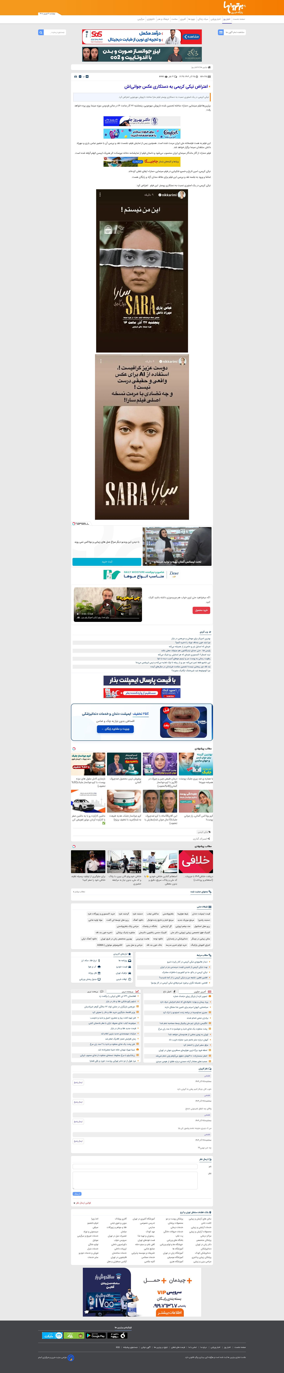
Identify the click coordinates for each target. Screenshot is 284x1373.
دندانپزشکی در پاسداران (177, 939)
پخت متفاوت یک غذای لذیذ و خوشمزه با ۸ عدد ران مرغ (182, 1029)
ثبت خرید (107, 562)
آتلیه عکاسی (149, 1261)
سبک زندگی (203, 19)
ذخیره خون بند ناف (104, 932)
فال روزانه (92, 973)
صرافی (95, 1227)
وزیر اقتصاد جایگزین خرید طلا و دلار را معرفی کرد (113, 1012)
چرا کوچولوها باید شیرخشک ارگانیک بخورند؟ (191, 670)
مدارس (152, 1227)
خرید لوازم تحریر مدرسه (176, 945)
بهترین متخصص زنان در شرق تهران (116, 939)
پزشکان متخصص (203, 1240)
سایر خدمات (93, 1257)
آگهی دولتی (146, 1347)
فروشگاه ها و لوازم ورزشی (171, 1244)
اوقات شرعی (121, 979)
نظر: (209, 1173)
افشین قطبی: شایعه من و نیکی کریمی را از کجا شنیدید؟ (183, 977)
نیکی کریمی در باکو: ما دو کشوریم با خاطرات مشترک (184, 972)
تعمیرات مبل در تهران (117, 1236)
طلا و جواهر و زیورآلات (117, 1227)
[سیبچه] (117, 1336)
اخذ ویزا (94, 1219)
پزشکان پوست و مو (174, 1219)
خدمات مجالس (148, 1257)
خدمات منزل (92, 1249)
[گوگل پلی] (95, 1336)
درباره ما (204, 1347)
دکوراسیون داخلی (119, 1244)
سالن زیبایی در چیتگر (200, 939)
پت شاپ (179, 1236)
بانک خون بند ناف (154, 945)
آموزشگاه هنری (176, 1261)
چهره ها (192, 19)
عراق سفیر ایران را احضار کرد (195, 1045)
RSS (118, 1347)
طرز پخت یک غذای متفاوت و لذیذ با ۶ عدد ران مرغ (112, 1044)
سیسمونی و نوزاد (90, 1232)
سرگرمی (141, 19)
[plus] (87, 76)
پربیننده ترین (127, 991)
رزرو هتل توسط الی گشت (117, 920)
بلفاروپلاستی (168, 914)
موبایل (95, 1240)
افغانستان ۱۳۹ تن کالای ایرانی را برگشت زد (117, 996)
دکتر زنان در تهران (203, 1244)
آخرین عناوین (200, 991)
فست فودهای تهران (146, 1240)
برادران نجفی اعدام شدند (197, 1018)
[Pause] (146, 563)
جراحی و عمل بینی (134, 945)
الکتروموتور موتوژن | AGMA (109, 945)
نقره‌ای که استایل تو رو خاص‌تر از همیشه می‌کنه (189, 646)
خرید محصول (201, 610)
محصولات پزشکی (175, 1223)
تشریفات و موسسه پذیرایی (143, 1253)
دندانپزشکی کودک (203, 1253)
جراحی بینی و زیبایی (202, 1261)
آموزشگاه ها (178, 1249)
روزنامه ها (123, 960)
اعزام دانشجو (92, 1223)
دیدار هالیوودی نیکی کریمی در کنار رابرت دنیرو (187, 962)
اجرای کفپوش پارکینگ (200, 945)
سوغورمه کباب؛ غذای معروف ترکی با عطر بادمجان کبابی (112, 1023)
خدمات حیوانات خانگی (173, 1232)
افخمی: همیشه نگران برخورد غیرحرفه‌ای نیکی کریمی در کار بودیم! (179, 983)
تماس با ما (193, 1347)
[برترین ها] (233, 7)
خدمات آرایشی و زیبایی (201, 1227)
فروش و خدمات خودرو (88, 1253)
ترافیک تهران (121, 973)
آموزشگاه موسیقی (175, 1257)
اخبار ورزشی (216, 19)
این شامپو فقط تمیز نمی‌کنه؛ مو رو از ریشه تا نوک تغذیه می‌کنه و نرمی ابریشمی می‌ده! (173, 662)
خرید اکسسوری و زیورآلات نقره (101, 914)
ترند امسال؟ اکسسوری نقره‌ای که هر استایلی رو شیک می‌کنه (184, 654)
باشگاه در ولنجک (149, 926)
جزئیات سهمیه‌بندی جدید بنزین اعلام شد (118, 1034)
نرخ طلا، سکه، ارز (89, 960)
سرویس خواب (120, 1240)
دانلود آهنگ (138, 920)
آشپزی (183, 19)
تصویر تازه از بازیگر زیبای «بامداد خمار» (190, 996)
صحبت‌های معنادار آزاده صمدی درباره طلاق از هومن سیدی (181, 1061)
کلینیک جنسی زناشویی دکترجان (153, 932)
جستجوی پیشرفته (130, 1347)
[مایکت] (52, 1336)
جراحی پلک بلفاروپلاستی (128, 926)
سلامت (174, 19)
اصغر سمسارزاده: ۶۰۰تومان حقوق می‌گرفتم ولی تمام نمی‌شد (181, 1056)
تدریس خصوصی (147, 1223)
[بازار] (74, 1336)
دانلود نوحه (158, 939)
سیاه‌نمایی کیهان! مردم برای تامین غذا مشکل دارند (186, 1007)
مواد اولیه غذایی (95, 920)
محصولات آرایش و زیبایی (200, 1232)
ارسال (77, 1194)
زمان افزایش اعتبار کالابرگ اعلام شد (120, 1039)
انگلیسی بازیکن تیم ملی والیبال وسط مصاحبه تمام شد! (183, 1023)
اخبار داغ (167, 991)
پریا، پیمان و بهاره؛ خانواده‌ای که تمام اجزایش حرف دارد (184, 1002)
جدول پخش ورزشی (88, 979)
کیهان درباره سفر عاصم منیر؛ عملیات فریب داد (188, 1040)
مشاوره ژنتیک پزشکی (125, 932)
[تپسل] (73, 523)
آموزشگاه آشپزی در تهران (144, 1219)
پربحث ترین (92, 991)
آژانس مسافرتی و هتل (117, 1261)
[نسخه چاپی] (75, 76)
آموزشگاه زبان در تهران (173, 1253)
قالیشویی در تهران (119, 1257)
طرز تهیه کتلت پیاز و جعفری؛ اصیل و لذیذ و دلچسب (113, 1018)
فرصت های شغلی (178, 1347)
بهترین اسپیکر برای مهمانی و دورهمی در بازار (190, 638)
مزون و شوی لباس (118, 1223)
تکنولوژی (151, 19)
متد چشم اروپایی (183, 926)
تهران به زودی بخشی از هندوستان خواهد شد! (188, 1034)
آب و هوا (92, 967)
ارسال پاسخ (78, 1082)
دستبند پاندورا (204, 920)
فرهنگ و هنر (163, 19)
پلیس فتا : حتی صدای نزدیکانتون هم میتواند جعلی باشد (185, 650)
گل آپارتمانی (166, 926)
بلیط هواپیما (183, 914)
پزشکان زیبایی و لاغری (201, 1257)
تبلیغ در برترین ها (161, 1347)
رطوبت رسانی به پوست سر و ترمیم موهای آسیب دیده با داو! (183, 658)
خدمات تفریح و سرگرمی (87, 1236)
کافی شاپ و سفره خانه (145, 1244)
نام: (210, 1166)
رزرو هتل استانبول (202, 926)
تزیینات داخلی (120, 1249)
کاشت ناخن (206, 1223)
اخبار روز (227, 19)
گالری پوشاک (121, 1219)
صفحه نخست (239, 19)
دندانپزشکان (206, 1249)
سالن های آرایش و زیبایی (200, 1219)
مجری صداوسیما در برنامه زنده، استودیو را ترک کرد (185, 1012)
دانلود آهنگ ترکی (89, 939)
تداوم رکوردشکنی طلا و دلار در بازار (121, 1001)
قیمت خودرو (121, 967)
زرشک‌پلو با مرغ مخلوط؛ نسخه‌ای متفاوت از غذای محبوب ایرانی (107, 1055)
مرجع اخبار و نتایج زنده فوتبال (160, 920)
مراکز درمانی (206, 1236)
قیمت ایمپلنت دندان (201, 914)
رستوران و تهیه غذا (146, 1236)
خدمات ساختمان (119, 1253)
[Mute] (151, 563)
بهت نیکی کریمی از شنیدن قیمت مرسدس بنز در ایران (183, 967)
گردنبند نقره (124, 914)
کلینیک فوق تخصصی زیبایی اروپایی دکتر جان (190, 932)
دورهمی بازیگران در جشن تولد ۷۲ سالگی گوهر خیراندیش (109, 1007)
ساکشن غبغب (153, 914)
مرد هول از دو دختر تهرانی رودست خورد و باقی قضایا (113, 1061)
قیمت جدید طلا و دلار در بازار (123, 1028)
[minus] (80, 76)
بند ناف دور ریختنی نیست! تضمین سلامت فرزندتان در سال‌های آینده (180, 666)
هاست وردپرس (142, 939)
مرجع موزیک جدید (186, 920)
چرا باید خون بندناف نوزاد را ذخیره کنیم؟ (192, 642)
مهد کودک (150, 1232)
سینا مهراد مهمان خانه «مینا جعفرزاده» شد (116, 1050)
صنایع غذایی (149, 1249)
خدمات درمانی (177, 1227)
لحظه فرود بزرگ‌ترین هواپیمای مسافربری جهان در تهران (183, 1050)
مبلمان (124, 1232)
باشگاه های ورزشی (175, 1240)
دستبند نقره (138, 914)
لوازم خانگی (93, 1244)
